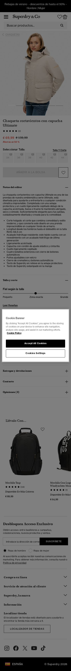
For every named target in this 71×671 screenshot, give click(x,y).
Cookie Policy (14, 333)
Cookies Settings (35, 353)
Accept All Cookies (35, 343)
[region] (35, 335)
